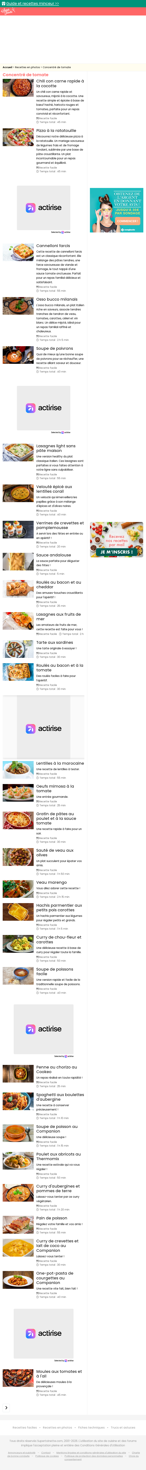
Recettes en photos (28, 67)
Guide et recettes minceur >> (32, 3)
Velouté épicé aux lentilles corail (54, 489)
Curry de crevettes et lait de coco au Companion (57, 1245)
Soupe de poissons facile (54, 971)
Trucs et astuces (123, 1428)
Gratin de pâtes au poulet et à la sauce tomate (56, 818)
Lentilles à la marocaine (60, 763)
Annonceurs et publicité (21, 1452)
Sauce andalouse (53, 555)
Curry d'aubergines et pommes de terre (58, 1188)
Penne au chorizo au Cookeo (56, 1069)
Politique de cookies (47, 1456)
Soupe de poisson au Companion (57, 1129)
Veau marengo (51, 882)
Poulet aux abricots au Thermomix (58, 1156)
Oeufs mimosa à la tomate (55, 789)
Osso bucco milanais (56, 299)
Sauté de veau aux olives (54, 853)
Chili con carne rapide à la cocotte (60, 83)
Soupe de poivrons (54, 348)
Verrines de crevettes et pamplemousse (60, 525)
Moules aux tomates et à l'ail (59, 1374)
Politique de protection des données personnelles (94, 1456)
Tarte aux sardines (54, 642)
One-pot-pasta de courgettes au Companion (54, 1277)
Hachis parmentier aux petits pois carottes (59, 908)
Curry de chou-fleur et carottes (58, 939)
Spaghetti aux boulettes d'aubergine (60, 1097)
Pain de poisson (51, 1218)
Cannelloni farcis (53, 245)
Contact (46, 1452)
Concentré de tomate (57, 67)
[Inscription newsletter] (116, 539)
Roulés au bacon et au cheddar (58, 585)
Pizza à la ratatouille (56, 130)
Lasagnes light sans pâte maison (55, 448)
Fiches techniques (91, 1428)
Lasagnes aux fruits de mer (58, 617)
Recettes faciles (25, 1428)
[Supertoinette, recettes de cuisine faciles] (8, 11)
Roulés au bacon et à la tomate (59, 668)
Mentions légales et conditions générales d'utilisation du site (91, 1452)
